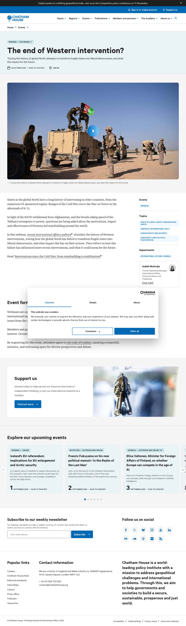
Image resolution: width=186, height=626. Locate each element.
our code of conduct (78, 342)
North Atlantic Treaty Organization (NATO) (158, 223)
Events (21, 27)
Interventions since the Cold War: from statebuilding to (57, 256)
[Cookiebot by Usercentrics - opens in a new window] (142, 293)
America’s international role (155, 228)
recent (49, 234)
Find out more (25, 404)
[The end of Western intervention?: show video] (93, 131)
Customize (90, 331)
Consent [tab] (49, 302)
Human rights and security (154, 233)
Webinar (145, 206)
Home (10, 27)
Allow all (134, 331)
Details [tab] (93, 302)
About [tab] (136, 302)
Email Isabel (147, 282)
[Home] (18, 18)
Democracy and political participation (153, 238)
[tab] (85, 499)
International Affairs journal (156, 256)
